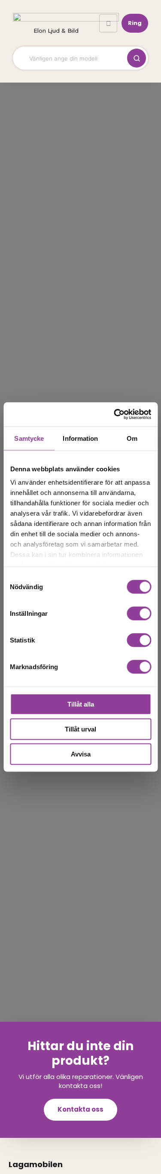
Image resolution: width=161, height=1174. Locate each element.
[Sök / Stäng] (136, 58)
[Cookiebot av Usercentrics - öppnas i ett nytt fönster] (114, 414)
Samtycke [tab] (29, 438)
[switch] (139, 613)
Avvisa (81, 753)
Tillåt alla (80, 703)
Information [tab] (80, 438)
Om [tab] (132, 438)
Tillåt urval (80, 728)
